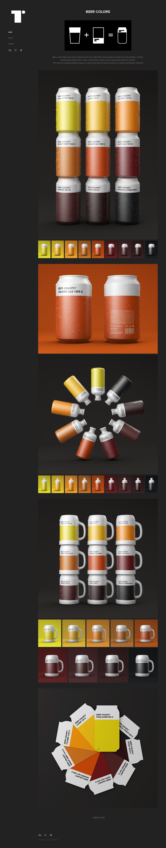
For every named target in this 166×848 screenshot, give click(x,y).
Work (10, 32)
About (10, 38)
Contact (11, 44)
